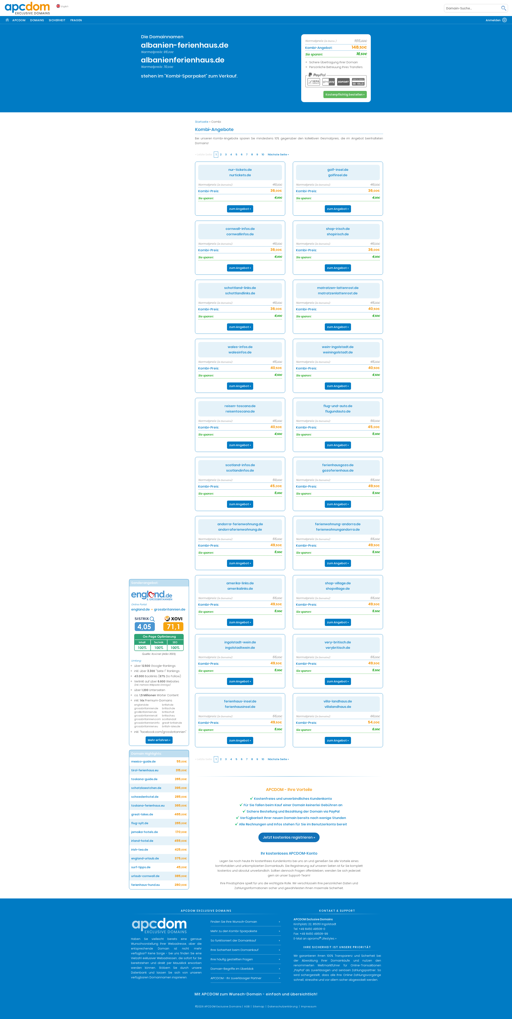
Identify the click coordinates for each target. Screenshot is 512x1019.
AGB (247, 1006)
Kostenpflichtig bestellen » (345, 95)
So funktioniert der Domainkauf (233, 940)
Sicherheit (57, 20)
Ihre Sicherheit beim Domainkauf (234, 950)
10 (263, 154)
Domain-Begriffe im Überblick (232, 969)
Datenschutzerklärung (283, 1006)
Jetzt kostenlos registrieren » (289, 837)
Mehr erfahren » (159, 740)
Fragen (76, 20)
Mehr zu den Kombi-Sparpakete (234, 931)
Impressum (309, 1006)
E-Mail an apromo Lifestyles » (315, 939)
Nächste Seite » (278, 154)
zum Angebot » (240, 209)
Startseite (201, 122)
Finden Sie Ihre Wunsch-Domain (234, 921)
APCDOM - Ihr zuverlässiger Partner (236, 978)
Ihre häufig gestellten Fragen (232, 959)
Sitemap (258, 1006)
